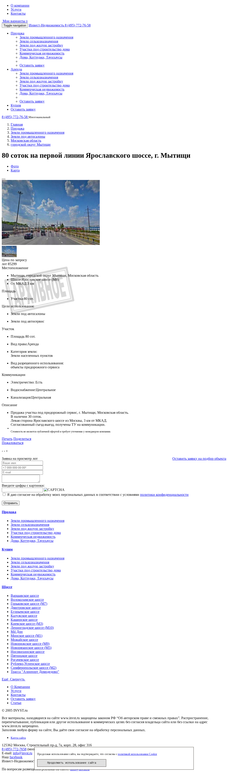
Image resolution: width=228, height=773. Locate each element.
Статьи (16, 703)
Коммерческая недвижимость (42, 53)
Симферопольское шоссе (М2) (33, 668)
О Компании (20, 687)
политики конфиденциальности (164, 494)
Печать (7, 439)
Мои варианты (15, 21)
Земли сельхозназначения (39, 41)
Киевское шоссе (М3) (27, 624)
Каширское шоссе (24, 620)
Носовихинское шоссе (28, 652)
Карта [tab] (15, 170)
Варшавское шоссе (25, 595)
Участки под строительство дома (45, 49)
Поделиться (22, 439)
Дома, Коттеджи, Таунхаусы (41, 57)
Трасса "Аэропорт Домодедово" (35, 672)
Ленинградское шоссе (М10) (32, 628)
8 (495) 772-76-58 (78, 25)
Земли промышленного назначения (46, 37)
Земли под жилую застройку (41, 45)
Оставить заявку (32, 65)
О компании (20, 5)
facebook (16, 757)
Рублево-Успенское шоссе (30, 664)
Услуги (16, 9)
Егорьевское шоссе (25, 612)
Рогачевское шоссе (25, 660)
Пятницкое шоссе (24, 656)
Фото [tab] (15, 166)
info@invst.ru (22, 753)
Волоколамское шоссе (27, 599)
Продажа (17, 33)
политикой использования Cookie (137, 754)
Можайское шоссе (24, 640)
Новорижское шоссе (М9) (30, 644)
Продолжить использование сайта (71, 763)
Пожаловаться (12, 443)
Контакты (18, 13)
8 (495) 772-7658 (14, 749)
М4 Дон (17, 632)
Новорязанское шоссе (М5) (31, 648)
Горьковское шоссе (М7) (29, 603)
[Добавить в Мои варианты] (3, 179)
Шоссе (7, 587)
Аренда (16, 69)
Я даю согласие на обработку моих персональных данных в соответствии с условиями (97, 494)
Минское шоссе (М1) (26, 636)
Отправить (11, 503)
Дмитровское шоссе (26, 608)
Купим (16, 105)
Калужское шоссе (24, 616)
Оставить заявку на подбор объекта (199, 458)
